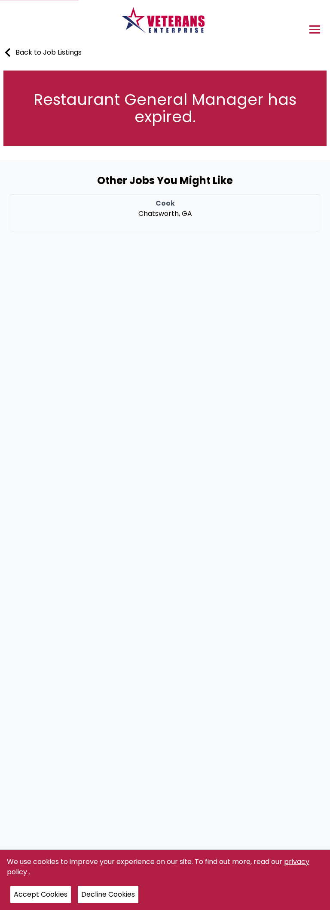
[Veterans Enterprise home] (165, 22)
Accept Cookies (40, 894)
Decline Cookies (108, 894)
